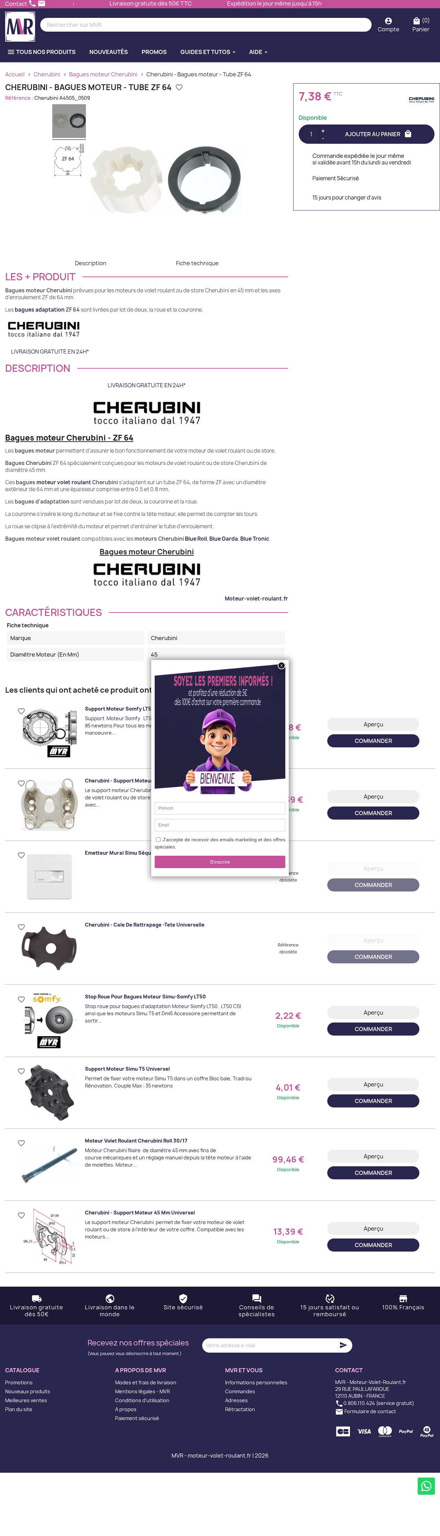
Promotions (19, 1382)
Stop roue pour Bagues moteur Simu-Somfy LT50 (145, 996)
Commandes (240, 1391)
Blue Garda (223, 538)
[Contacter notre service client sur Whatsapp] (426, 1486)
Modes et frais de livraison (145, 1382)
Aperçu (373, 724)
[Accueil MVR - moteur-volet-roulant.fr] (20, 25)
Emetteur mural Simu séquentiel (125, 853)
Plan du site (18, 1409)
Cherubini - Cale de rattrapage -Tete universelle (145, 924)
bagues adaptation (40, 309)
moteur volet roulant (63, 482)
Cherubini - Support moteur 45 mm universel (140, 1212)
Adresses (236, 1400)
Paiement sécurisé (137, 1418)
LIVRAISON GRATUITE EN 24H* (50, 351)
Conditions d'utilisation (142, 1400)
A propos (125, 1409)
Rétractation (240, 1409)
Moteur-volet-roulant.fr (256, 598)
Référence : (19, 98)
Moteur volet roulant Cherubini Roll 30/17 (136, 1140)
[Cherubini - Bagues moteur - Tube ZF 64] (69, 122)
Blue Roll (196, 538)
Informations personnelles (256, 1382)
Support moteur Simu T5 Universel (127, 1069)
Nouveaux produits (27, 1391)
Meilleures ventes (26, 1400)
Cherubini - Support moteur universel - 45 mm (141, 780)
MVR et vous (244, 1370)
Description (90, 263)
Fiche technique (197, 263)
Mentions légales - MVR (142, 1391)
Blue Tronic (254, 538)
